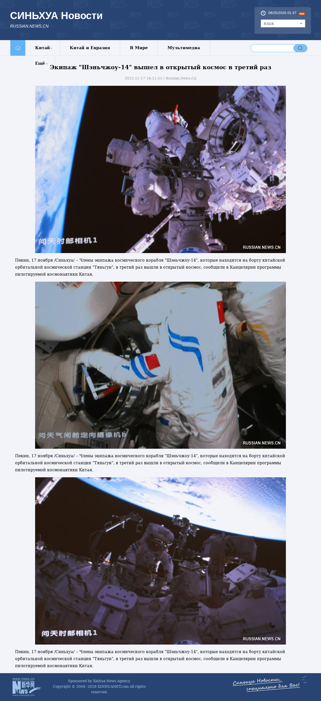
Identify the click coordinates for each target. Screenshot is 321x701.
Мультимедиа (184, 47)
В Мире (139, 47)
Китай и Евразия (90, 47)
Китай (42, 47)
